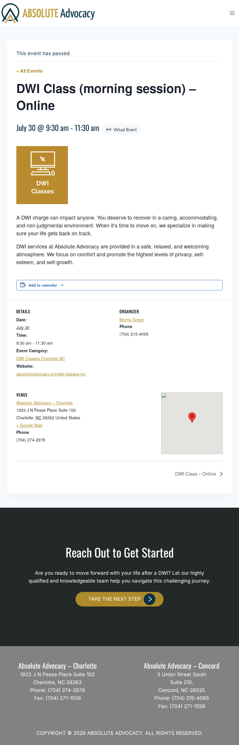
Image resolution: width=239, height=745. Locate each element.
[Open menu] (232, 12)
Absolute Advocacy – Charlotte (44, 403)
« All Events (29, 70)
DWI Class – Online (196, 473)
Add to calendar (43, 285)
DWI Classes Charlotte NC (40, 358)
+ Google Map (29, 425)
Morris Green (131, 319)
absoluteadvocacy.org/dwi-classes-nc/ (51, 374)
